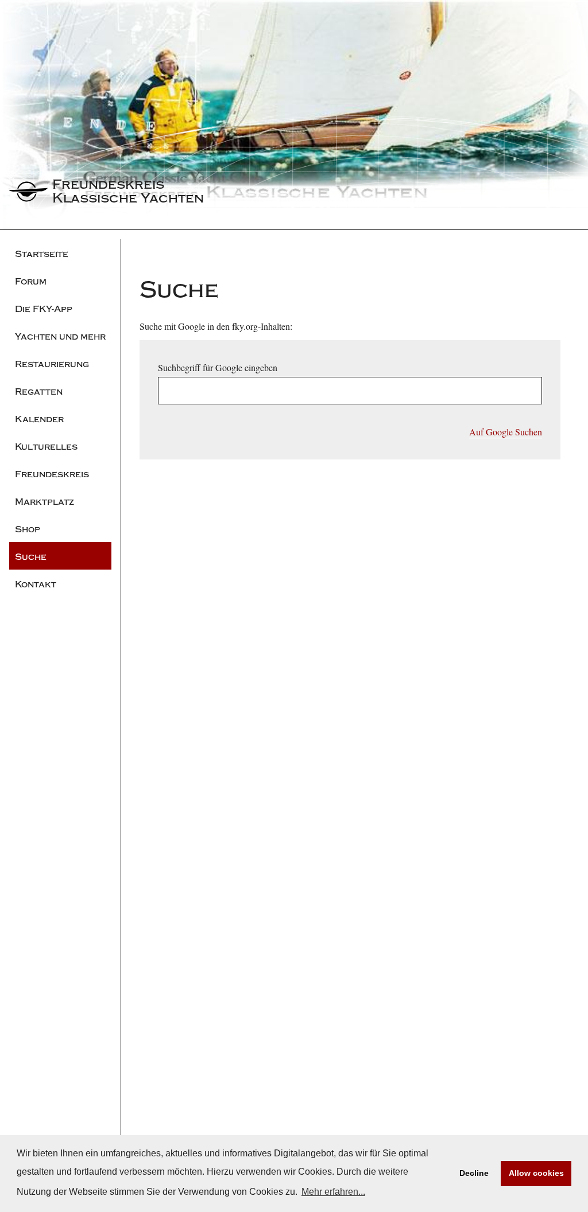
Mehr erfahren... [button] (333, 1192)
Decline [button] (474, 1173)
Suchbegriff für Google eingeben (217, 367)
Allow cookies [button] (536, 1173)
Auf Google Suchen (505, 432)
